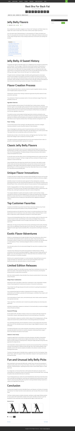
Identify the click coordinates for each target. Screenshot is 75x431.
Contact (10, 3)
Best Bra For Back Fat (37, 6)
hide (14, 42)
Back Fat (21, 1)
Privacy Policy (25, 15)
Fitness (26, 1)
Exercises (31, 1)
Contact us (18, 15)
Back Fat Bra (14, 1)
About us (10, 15)
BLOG (45, 1)
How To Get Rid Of (38, 1)
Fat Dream (46, 421)
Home (9, 1)
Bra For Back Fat (47, 428)
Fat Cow (8, 421)
